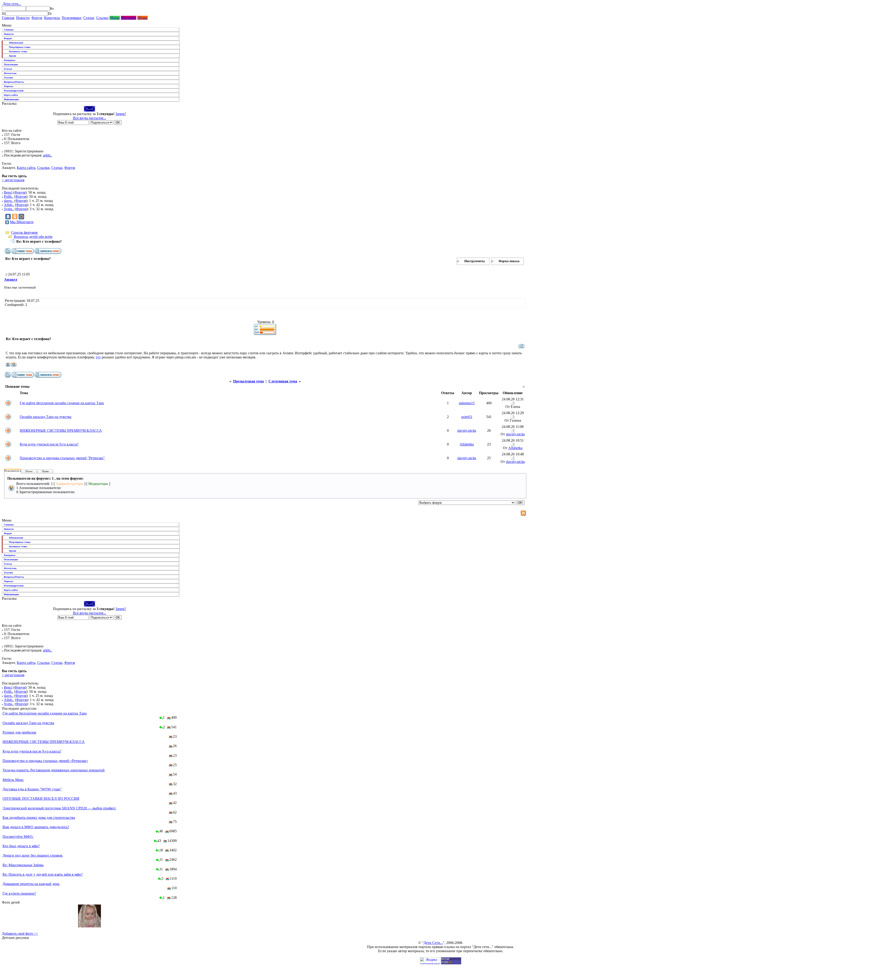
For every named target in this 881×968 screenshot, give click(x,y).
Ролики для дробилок (19, 732)
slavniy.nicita (466, 430)
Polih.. (8, 196)
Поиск (28, 471)
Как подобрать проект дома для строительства (39, 818)
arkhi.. (47, 155)
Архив (12, 56)
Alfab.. (9, 205)
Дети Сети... (433, 943)
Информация (11, 99)
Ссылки (102, 18)
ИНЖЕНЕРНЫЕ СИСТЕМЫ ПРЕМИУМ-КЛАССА (61, 430)
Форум (36, 18)
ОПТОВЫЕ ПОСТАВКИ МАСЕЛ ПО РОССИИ (41, 798)
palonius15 (467, 403)
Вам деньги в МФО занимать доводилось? (36, 827)
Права (45, 471)
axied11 (466, 417)
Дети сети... (11, 4)
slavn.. (8, 201)
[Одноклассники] (14, 216)
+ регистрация (13, 180)
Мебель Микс (13, 780)
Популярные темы (20, 47)
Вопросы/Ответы (14, 82)
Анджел (10, 279)
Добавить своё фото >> (20, 933)
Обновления (16, 42)
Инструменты (474, 261)
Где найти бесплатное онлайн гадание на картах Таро (62, 403)
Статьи (88, 18)
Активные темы (18, 51)
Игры (142, 18)
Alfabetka (467, 444)
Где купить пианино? (19, 893)
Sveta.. (9, 209)
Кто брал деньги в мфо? (21, 846)
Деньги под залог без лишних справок (33, 855)
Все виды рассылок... (89, 118)
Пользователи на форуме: (18, 470)
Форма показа (509, 261)
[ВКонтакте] (8, 216)
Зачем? (120, 114)
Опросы (8, 86)
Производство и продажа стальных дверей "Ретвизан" (62, 458)
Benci (8, 192)
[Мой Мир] (21, 216)
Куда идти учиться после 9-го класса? (49, 444)
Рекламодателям (13, 90)
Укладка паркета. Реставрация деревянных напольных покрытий (54, 770)
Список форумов (24, 232)
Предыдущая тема (248, 381)
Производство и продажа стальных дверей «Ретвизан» (45, 761)
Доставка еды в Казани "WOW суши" (32, 789)
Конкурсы (52, 18)
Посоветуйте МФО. (18, 837)
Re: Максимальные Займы (23, 865)
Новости (23, 18)
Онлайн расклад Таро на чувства (45, 417)
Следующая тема (282, 381)
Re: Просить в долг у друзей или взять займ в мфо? (43, 874)
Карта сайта (11, 95)
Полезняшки (71, 18)
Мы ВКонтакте (21, 222)
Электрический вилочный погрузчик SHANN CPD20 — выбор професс (59, 808)
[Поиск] (4, 13)
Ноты (114, 18)
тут (98, 357)
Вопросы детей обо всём (33, 237)
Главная (8, 18)
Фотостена (10, 73)
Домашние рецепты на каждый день (31, 884)
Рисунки (128, 18)
